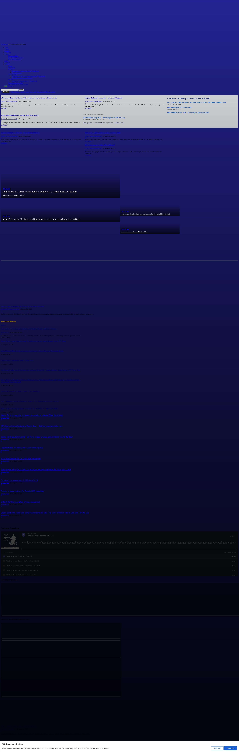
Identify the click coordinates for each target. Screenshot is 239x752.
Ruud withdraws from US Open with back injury (21, 458)
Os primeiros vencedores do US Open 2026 (19, 480)
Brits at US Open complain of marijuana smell (20, 502)
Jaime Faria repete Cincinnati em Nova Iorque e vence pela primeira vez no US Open (37, 437)
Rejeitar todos (217, 748)
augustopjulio (5, 418)
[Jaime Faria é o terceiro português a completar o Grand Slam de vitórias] (60, 177)
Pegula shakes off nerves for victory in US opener (22, 448)
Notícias (6, 189)
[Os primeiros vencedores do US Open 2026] (150, 225)
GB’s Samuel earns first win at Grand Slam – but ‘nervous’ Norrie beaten (31, 426)
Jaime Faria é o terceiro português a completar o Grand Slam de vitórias (32, 415)
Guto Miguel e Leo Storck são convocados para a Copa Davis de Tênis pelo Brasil (36, 469)
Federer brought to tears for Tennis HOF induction (22, 491)
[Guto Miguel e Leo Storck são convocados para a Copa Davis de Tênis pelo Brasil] (150, 207)
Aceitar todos (230, 748)
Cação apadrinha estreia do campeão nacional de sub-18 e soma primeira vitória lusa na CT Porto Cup (45, 513)
